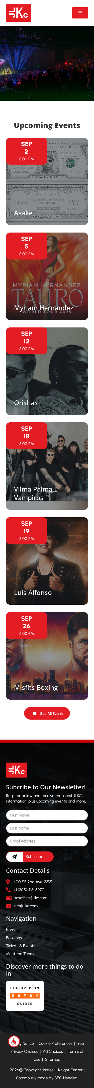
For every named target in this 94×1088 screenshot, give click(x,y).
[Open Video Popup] (80, 12)
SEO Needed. (66, 1078)
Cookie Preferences (55, 1043)
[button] (47, 713)
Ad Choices (53, 1051)
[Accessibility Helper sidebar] (14, 1041)
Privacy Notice (21, 1043)
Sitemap (52, 1059)
